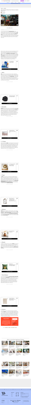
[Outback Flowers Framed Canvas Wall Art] (5, 133)
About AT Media (3, 401)
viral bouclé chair (6, 214)
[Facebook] (16, 394)
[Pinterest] (18, 394)
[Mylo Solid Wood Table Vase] (5, 234)
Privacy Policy (13, 324)
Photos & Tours (8, 2)
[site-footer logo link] (3, 400)
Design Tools (19, 2)
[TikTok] (18, 393)
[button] (17, 24)
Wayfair (13, 243)
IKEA (1, 54)
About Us (12, 394)
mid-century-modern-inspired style (13, 276)
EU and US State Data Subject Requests (26, 401)
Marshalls (13, 53)
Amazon (5, 311)
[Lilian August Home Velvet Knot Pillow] (5, 98)
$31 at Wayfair (10, 238)
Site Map (12, 396)
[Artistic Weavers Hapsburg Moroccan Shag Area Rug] (5, 301)
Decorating (12, 2)
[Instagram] (16, 393)
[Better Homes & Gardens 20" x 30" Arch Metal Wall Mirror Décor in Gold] (5, 201)
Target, (11, 53)
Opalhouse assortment (10, 182)
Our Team (12, 393)
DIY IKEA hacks (12, 76)
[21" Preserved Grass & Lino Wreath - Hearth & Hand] (5, 167)
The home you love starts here (5, 389)
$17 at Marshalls (9, 103)
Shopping (2, 8)
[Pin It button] (3, 24)
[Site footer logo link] (6, 394)
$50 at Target (9, 171)
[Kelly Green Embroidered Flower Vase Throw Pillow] (5, 267)
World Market (8, 53)
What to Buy (23, 2)
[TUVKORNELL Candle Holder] (5, 64)
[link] (5, 346)
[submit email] (28, 395)
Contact (11, 395)
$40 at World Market (10, 271)
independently (2, 29)
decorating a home (11, 31)
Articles (15, 2)
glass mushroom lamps (8, 212)
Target (2, 176)
